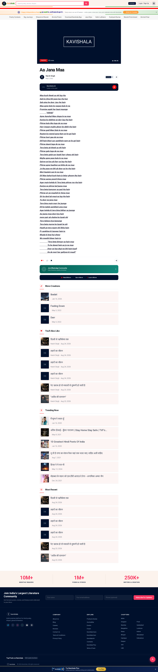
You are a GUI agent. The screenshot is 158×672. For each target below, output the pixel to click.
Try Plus (101, 669)
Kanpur (123, 641)
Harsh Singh (50, 76)
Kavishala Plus (91, 645)
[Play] (114, 87)
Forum (89, 629)
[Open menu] (154, 3)
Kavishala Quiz (91, 635)
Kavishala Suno (91, 632)
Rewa (122, 631)
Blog (54, 622)
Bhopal (123, 635)
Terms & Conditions (59, 635)
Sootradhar (90, 622)
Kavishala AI (90, 638)
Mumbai (123, 625)
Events (89, 625)
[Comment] (47, 260)
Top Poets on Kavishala (79, 658)
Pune (138, 622)
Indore (139, 631)
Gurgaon (123, 622)
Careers (55, 625)
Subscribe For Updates (144, 597)
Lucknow (139, 628)
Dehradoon (140, 638)
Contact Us (56, 632)
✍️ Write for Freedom (130, 12)
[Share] (116, 77)
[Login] (152, 659)
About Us (56, 619)
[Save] (51, 260)
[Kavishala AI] (132, 3)
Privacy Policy (57, 638)
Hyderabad (140, 625)
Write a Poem (91, 648)
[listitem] (8, 625)
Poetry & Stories (92, 619)
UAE (122, 648)
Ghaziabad (140, 635)
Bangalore (124, 628)
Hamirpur (124, 638)
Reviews (55, 629)
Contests (90, 642)
